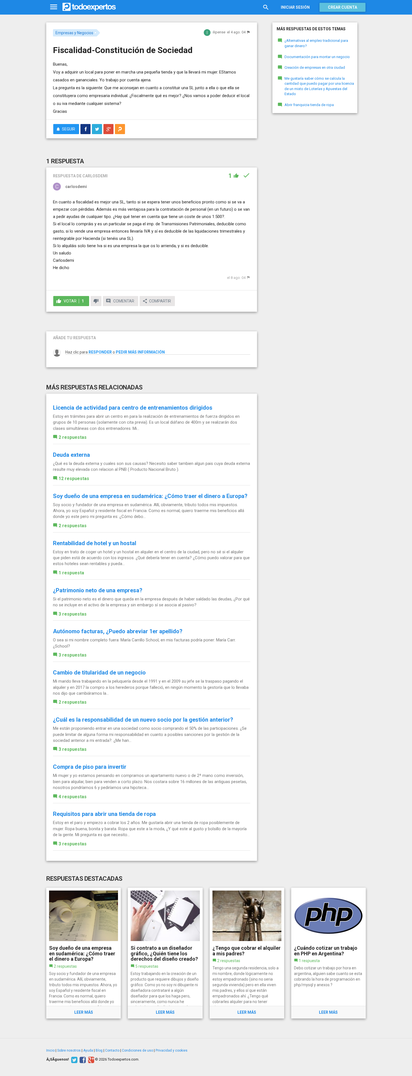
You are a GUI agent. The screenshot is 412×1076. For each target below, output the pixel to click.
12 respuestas (74, 478)
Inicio (50, 1050)
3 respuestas (73, 614)
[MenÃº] (53, 7)
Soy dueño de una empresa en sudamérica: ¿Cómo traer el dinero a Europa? (150, 496)
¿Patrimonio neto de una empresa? (97, 590)
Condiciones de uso (137, 1050)
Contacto (112, 1050)
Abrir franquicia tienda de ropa (309, 105)
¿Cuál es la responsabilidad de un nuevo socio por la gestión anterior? (143, 719)
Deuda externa (71, 454)
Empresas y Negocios (74, 33)
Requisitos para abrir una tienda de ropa (104, 814)
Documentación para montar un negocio (317, 57)
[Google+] (90, 1059)
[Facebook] (82, 1059)
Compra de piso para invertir (89, 766)
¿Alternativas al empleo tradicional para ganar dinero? (316, 43)
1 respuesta (71, 572)
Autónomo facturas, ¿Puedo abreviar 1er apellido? (117, 631)
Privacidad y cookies (172, 1050)
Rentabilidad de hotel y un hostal (94, 543)
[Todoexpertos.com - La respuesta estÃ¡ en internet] (89, 7)
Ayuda (88, 1050)
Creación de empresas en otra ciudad (314, 67)
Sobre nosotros (69, 1050)
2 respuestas (73, 437)
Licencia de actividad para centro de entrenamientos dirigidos (132, 407)
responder (100, 352)
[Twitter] (73, 1059)
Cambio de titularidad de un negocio (99, 672)
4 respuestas (73, 796)
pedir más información (140, 352)
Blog (99, 1050)
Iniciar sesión (295, 7)
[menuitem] (85, 129)
